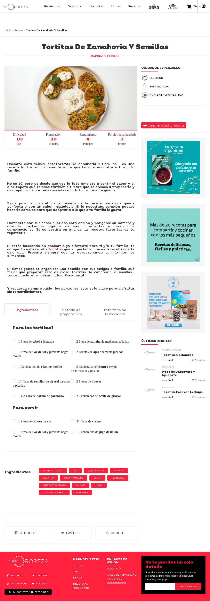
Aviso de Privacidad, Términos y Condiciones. (122, 578)
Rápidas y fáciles (105, 56)
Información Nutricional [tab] (115, 312)
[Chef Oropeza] (16, 6)
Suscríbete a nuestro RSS (30, 592)
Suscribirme (188, 586)
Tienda (77, 577)
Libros (77, 571)
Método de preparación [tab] (71, 312)
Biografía (114, 568)
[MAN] (172, 6)
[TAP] (153, 6)
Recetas (18, 30)
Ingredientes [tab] (26, 310)
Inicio (8, 30)
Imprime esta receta (165, 125)
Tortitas (55, 249)
